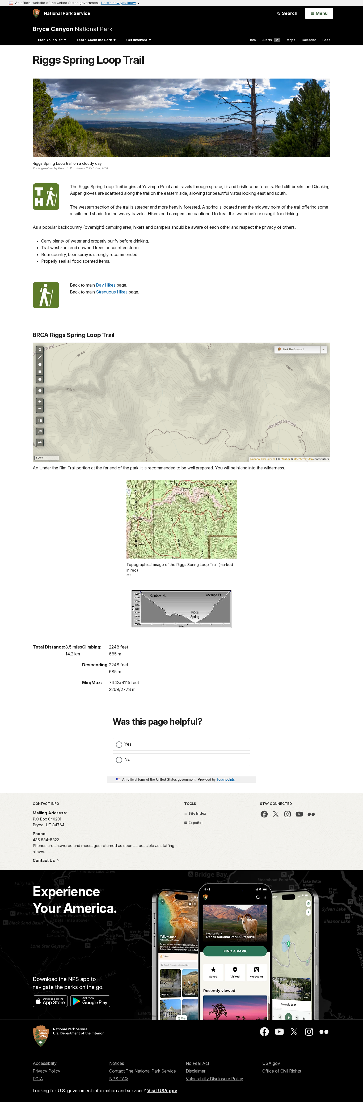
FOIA (38, 1078)
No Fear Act (197, 1063)
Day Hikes (106, 285)
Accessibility (45, 1063)
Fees (326, 40)
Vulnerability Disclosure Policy (214, 1078)
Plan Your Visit (50, 40)
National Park (72, 28)
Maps (290, 40)
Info (253, 40)
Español (195, 822)
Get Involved (136, 40)
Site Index (197, 813)
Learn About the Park (94, 40)
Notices (116, 1063)
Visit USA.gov (162, 1090)
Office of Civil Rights (281, 1071)
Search (289, 13)
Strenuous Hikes (112, 292)
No (127, 759)
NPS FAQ (118, 1078)
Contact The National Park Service (142, 1071)
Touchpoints (226, 779)
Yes (128, 744)
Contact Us (44, 860)
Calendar (309, 40)
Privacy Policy (46, 1071)
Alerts (270, 40)
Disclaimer (195, 1071)
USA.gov (271, 1063)
